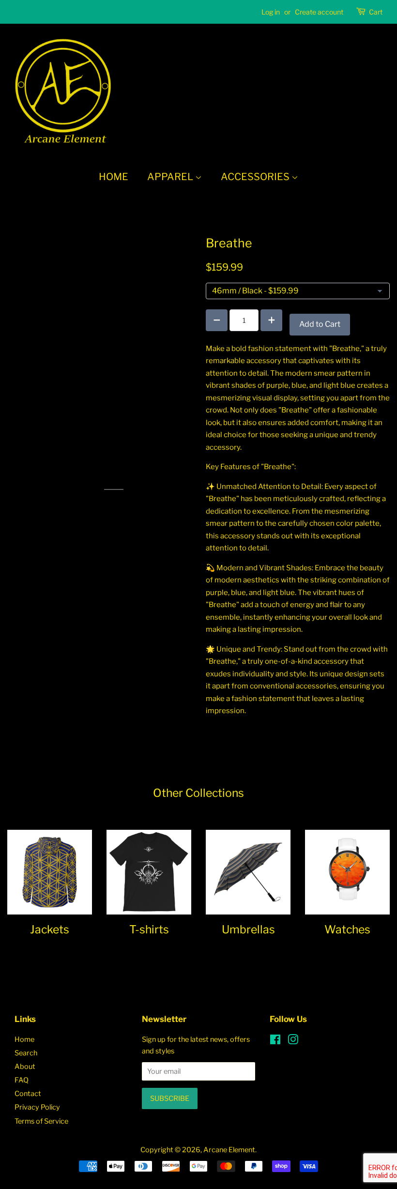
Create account (319, 12)
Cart (375, 12)
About (25, 1066)
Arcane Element (229, 1149)
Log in (270, 12)
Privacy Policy (37, 1107)
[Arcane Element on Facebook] (275, 1041)
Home (113, 177)
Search (26, 1053)
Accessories (256, 177)
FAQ (22, 1080)
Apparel (171, 177)
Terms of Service (41, 1121)
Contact (28, 1093)
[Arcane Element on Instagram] (293, 1041)
